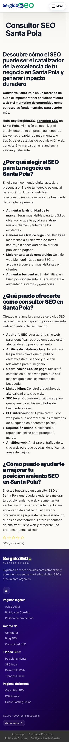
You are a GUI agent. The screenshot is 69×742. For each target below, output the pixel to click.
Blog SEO (11, 638)
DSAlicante (12, 696)
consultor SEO (47, 121)
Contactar (11, 632)
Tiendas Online (15, 676)
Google (12, 202)
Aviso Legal (12, 606)
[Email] (6, 590)
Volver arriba (14, 723)
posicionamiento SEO (29, 279)
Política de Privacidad (41, 734)
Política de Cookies (17, 612)
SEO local (13, 398)
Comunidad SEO (15, 644)
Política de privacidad (19, 618)
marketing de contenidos (34, 102)
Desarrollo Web (15, 670)
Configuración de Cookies (45, 738)
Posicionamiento (16, 658)
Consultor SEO (14, 690)
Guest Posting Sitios (18, 702)
